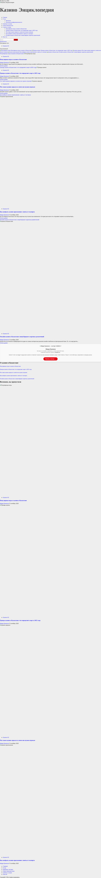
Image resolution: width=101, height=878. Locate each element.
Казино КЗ (6, 46)
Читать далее (4, 66)
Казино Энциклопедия (27, 10)
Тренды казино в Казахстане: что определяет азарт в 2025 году (22, 30)
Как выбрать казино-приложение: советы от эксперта (19, 33)
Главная (5, 17)
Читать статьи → (50, 359)
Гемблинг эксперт (7, 24)
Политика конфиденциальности (14, 22)
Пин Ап (5, 37)
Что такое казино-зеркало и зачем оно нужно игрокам (19, 32)
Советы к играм (7, 27)
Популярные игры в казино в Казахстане (16, 28)
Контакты (8, 20)
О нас (4, 19)
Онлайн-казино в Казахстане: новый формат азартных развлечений (23, 35)
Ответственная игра (8, 25)
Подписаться (3, 41)
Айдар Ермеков (4, 62)
